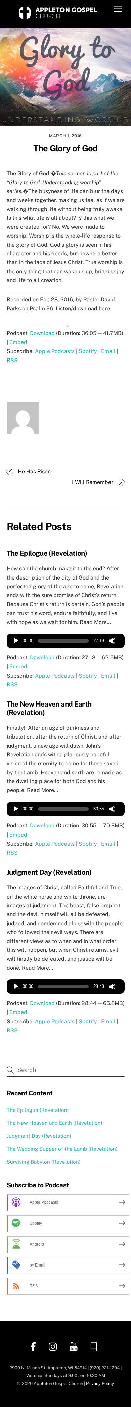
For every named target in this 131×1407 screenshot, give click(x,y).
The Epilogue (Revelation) (47, 553)
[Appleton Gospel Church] (58, 19)
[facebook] (34, 1346)
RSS (12, 360)
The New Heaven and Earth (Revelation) (54, 1123)
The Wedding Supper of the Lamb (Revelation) (62, 1149)
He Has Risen (34, 471)
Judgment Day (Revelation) (49, 872)
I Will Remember (92, 482)
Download (42, 333)
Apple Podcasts (55, 351)
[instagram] (54, 1346)
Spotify (88, 351)
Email (108, 351)
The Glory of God (65, 148)
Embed (18, 342)
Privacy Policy (100, 1383)
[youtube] (75, 1346)
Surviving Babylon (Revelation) (44, 1162)
